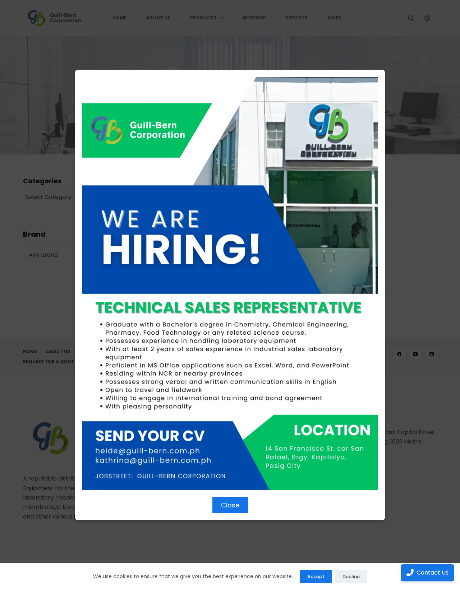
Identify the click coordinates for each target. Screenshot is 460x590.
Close (230, 505)
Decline (351, 576)
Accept (316, 576)
